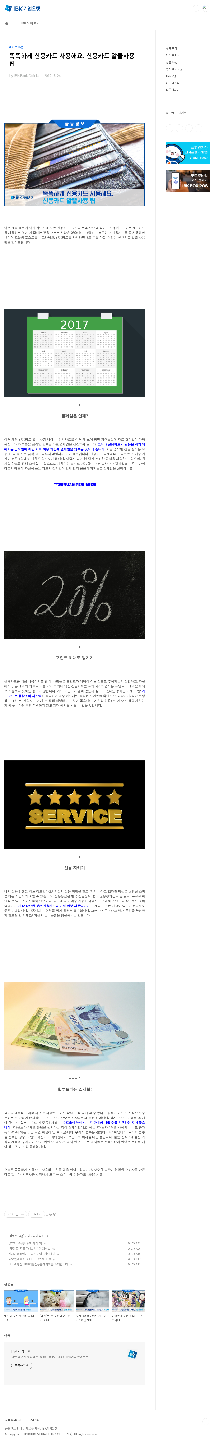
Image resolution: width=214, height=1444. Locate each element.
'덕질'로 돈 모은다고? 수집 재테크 (29, 1248)
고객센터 (34, 1420)
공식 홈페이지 (13, 1420)
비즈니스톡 (173, 83)
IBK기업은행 (21, 1351)
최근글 (170, 113)
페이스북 (169, 128)
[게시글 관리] (22, 1214)
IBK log (171, 76)
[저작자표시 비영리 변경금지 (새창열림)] (50, 1214)
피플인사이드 (174, 90)
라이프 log (16, 1236)
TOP (205, 1421)
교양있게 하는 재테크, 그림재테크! (30, 1259)
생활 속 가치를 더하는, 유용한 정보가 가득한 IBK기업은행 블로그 (51, 1357)
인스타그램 (179, 128)
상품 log (171, 62)
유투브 (198, 128)
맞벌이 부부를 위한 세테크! (25, 1243)
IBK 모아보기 (30, 23)
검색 (196, 8)
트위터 (189, 128)
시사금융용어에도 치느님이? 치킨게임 (32, 1254)
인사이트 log (174, 69)
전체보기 (171, 48)
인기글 (182, 113)
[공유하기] (17, 1214)
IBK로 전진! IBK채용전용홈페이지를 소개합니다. (39, 1264)
